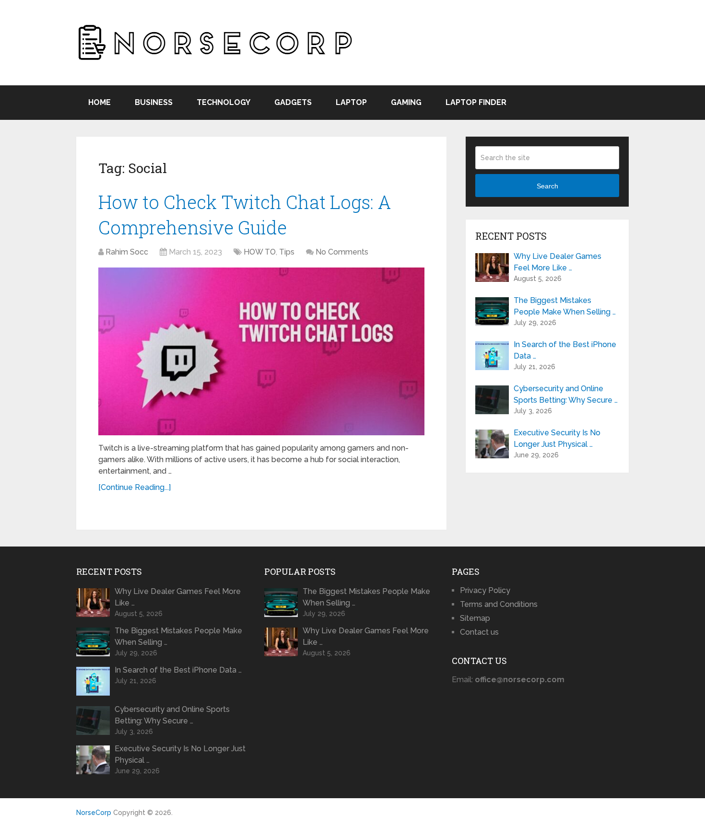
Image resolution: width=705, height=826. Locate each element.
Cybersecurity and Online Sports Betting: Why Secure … (566, 394)
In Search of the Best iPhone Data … (565, 350)
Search (547, 186)
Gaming (406, 102)
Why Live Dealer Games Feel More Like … (557, 262)
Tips (286, 251)
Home (99, 102)
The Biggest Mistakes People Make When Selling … (565, 306)
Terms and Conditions (499, 604)
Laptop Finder (476, 102)
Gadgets (293, 102)
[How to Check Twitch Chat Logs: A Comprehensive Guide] (261, 351)
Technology (223, 102)
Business (154, 102)
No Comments (342, 251)
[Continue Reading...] (134, 487)
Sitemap (475, 618)
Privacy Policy (485, 590)
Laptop (351, 102)
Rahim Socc (127, 251)
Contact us (479, 632)
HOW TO (260, 251)
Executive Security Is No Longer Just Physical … (557, 438)
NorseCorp (93, 812)
